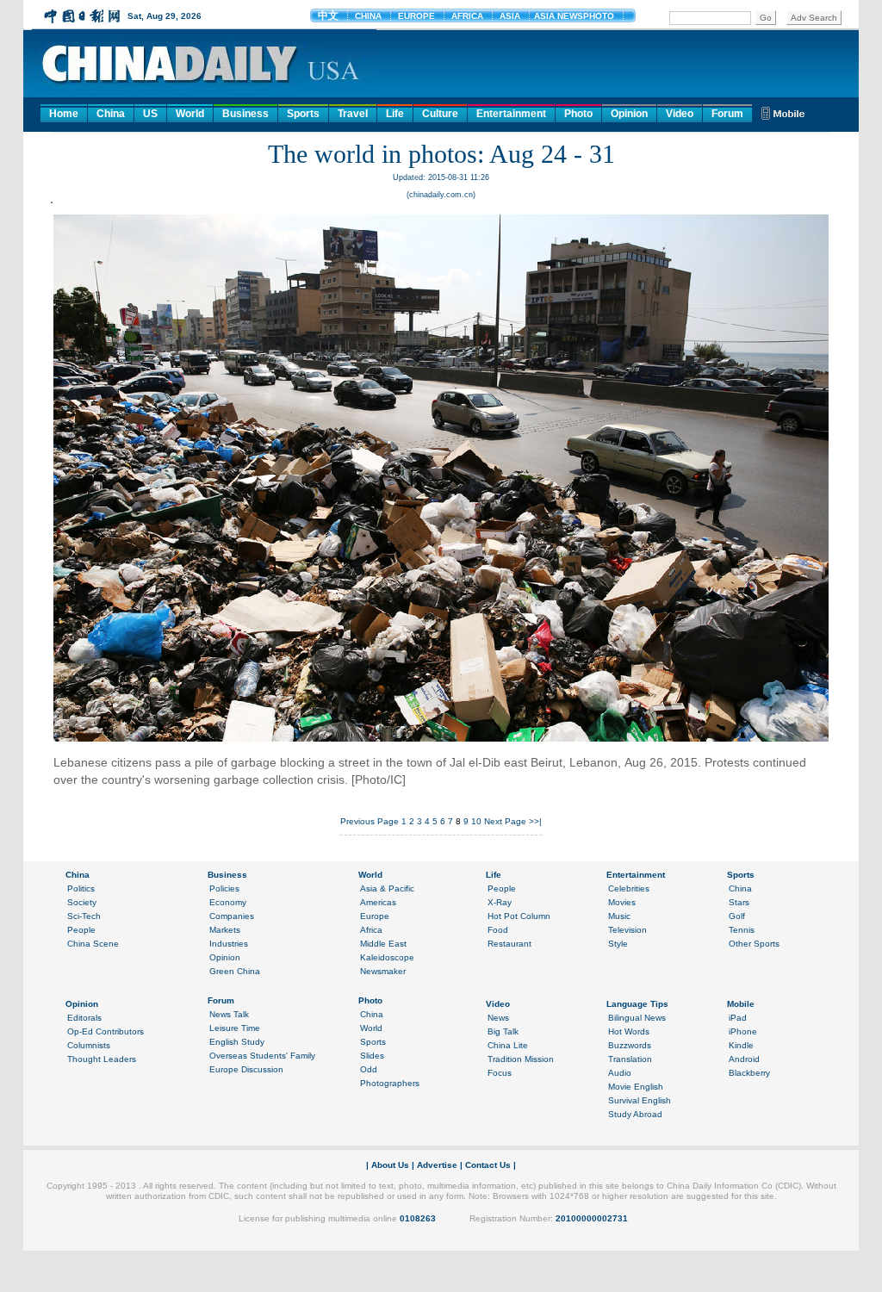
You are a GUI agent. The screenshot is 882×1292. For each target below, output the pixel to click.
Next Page (505, 821)
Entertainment (511, 114)
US (150, 114)
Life (395, 114)
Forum (727, 114)
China (110, 114)
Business (245, 114)
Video (679, 114)
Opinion (629, 114)
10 (476, 821)
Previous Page (369, 821)
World (190, 114)
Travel (353, 114)
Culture (440, 114)
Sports (303, 114)
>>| (535, 821)
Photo (578, 114)
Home (63, 114)
